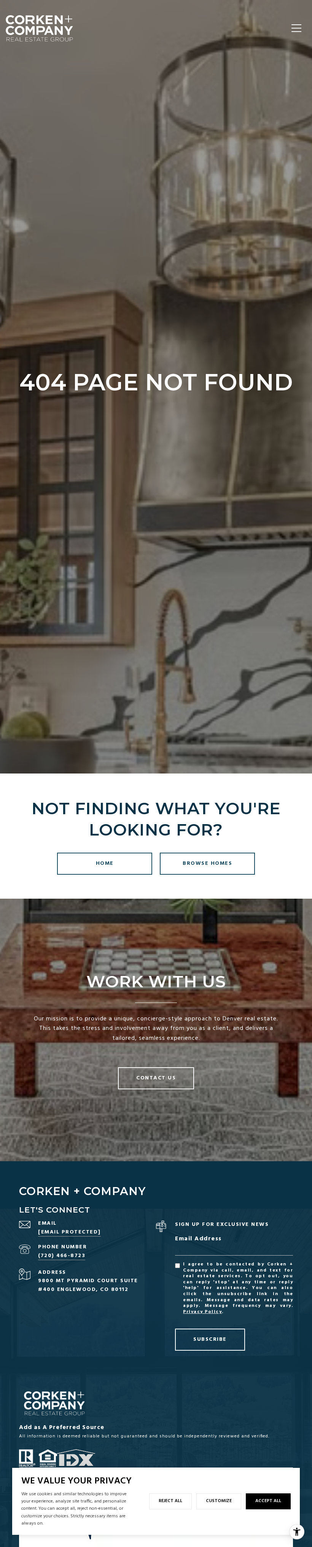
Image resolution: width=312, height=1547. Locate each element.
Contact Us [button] (156, 1078)
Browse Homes (207, 863)
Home (105, 863)
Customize (219, 1501)
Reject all (170, 1501)
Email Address (198, 1239)
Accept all (268, 1501)
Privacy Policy (202, 1312)
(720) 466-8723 (61, 1255)
